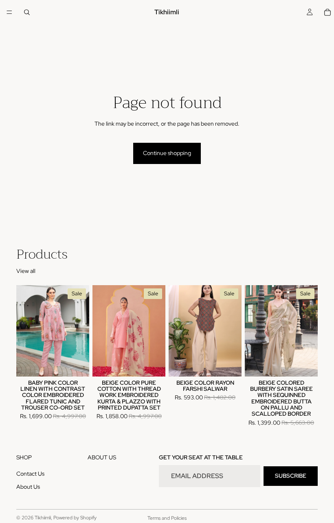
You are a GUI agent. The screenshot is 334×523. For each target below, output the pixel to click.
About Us (28, 486)
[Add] (305, 364)
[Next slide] (80, 331)
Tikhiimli (43, 517)
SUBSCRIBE (290, 475)
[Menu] (9, 12)
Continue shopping (167, 153)
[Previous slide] (25, 331)
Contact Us (30, 473)
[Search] (27, 12)
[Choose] (76, 364)
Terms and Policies (167, 518)
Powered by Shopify (75, 517)
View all (25, 271)
